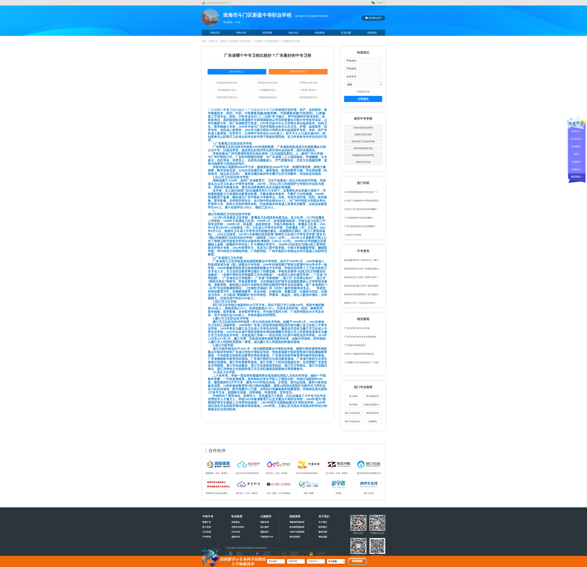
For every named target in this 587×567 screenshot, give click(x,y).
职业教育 (236, 516)
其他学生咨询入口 (298, 71)
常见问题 (346, 32)
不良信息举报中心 (266, 554)
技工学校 (206, 527)
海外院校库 (295, 537)
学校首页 (215, 32)
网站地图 (323, 537)
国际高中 (264, 532)
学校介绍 (241, 32)
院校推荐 (295, 516)
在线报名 (372, 32)
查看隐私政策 (363, 92)
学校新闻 (320, 32)
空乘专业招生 (237, 527)
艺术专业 (235, 532)
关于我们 (324, 516)
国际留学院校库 (297, 522)
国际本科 (264, 522)
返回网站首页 (375, 18)
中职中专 (213, 41)
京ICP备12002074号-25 (278, 548)
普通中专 (206, 522)
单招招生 (235, 522)
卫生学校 (206, 532)
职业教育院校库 (297, 527)
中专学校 (206, 537)
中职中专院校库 (297, 532)
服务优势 (323, 532)
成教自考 (235, 537)
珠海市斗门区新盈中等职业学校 (235, 41)
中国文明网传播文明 (294, 554)
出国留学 (265, 516)
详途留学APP (266, 537)
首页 (204, 41)
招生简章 (267, 32)
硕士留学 (264, 527)
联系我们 (323, 527)
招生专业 (293, 32)
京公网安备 (321, 553)
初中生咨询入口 (236, 71)
